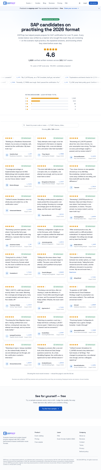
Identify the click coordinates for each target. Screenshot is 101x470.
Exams (28, 3)
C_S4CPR (29, 335)
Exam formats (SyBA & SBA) (66, 439)
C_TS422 (29, 272)
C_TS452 (61, 307)
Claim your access (70, 8)
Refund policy (83, 451)
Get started (93, 3)
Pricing (59, 3)
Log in (85, 3)
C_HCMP (94, 244)
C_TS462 (93, 277)
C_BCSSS (61, 214)
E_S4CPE (93, 156)
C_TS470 (29, 184)
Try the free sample (49, 409)
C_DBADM (93, 305)
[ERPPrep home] (9, 3)
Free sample (39, 442)
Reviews (52, 3)
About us (82, 436)
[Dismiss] (99, 8)
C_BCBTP (29, 362)
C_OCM (30, 154)
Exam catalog (39, 436)
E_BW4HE (61, 272)
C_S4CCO (29, 305)
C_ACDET (61, 332)
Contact (81, 442)
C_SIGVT (61, 181)
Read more (72, 272)
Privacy (81, 448)
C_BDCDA (61, 362)
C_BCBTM (93, 216)
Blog (44, 3)
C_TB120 (93, 186)
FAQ (66, 3)
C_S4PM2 (93, 365)
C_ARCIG (61, 242)
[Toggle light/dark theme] (79, 3)
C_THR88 (61, 154)
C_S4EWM (93, 330)
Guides (37, 3)
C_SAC (30, 244)
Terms (81, 445)
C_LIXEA (29, 209)
